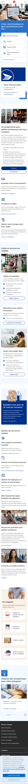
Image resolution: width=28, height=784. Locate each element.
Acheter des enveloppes (9, 623)
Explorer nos (9, 421)
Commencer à (7, 193)
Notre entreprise (6, 728)
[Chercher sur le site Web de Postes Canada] (25, 1)
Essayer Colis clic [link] (14, 298)
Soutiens (4, 750)
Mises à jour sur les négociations (10, 743)
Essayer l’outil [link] (14, 374)
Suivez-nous (5, 755)
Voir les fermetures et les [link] (12, 470)
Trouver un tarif (11, 47)
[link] (4, 578)
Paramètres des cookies (14, 779)
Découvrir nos (8, 214)
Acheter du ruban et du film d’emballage (14, 649)
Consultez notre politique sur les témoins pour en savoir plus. (14, 769)
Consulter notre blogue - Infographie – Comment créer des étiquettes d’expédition (13, 686)
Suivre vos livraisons (12, 36)
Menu (2, 2)
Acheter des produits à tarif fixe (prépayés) (11, 612)
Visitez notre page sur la (10, 93)
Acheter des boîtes (8, 636)
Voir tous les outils (8, 59)
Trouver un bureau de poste (13, 53)
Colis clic (9, 41)
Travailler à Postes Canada (8, 734)
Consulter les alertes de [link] (10, 453)
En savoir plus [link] (14, 171)
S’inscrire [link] (14, 168)
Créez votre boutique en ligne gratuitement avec (12, 26)
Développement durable (8, 731)
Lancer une (7, 237)
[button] (25, 715)
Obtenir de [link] (6, 490)
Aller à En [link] (6, 545)
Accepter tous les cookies (14, 775)
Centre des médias (6, 740)
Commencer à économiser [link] (14, 322)
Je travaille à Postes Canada (9, 737)
